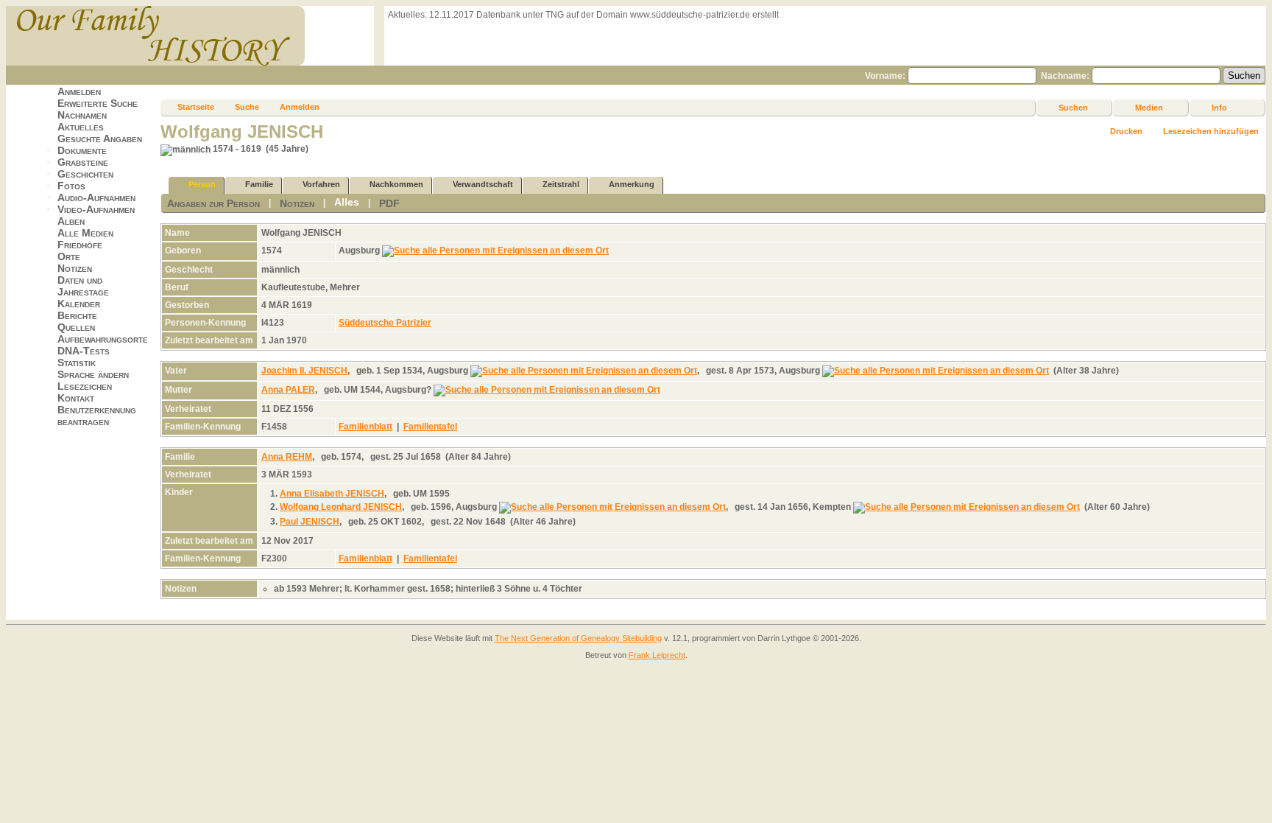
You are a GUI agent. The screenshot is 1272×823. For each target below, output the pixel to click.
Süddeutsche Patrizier (385, 323)
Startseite (195, 106)
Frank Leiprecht (657, 655)
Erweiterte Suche (97, 103)
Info (1219, 107)
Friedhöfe (79, 245)
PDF (389, 203)
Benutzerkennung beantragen (96, 415)
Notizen (74, 268)
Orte (68, 256)
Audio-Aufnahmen (96, 197)
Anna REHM (286, 457)
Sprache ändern (93, 374)
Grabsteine (82, 162)
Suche (247, 106)
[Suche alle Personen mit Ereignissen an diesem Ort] (495, 250)
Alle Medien (85, 233)
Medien (1149, 107)
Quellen (76, 327)
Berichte (77, 315)
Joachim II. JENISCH (304, 370)
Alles (346, 202)
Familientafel (430, 426)
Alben (71, 221)
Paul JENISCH (309, 521)
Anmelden (79, 91)
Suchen (1073, 107)
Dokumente (82, 150)
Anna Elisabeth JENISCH (332, 493)
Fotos (71, 186)
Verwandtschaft (483, 184)
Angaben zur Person (213, 203)
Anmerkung (631, 184)
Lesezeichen (84, 386)
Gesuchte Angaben (99, 138)
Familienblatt (365, 426)
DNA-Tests (83, 351)
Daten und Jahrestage (83, 286)
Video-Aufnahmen (96, 209)
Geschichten (85, 174)
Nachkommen (396, 184)
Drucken (1126, 131)
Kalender (78, 303)
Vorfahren (321, 184)
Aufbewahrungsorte (102, 339)
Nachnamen (82, 115)
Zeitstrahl (561, 184)
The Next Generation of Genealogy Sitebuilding (578, 638)
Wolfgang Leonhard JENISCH (341, 507)
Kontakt (75, 398)
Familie (259, 184)
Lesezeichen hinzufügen (1211, 131)
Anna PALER (288, 390)
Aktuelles (80, 127)
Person (202, 184)
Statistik (76, 362)
